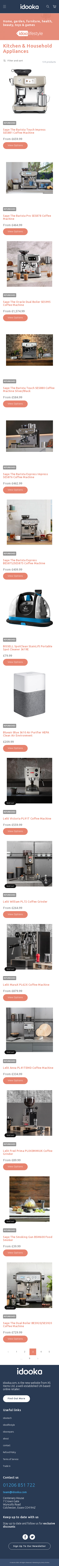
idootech (7, 1418)
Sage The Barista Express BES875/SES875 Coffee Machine (24, 562)
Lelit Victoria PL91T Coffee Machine (27, 818)
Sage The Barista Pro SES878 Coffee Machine (27, 217)
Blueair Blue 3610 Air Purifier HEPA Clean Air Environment (26, 734)
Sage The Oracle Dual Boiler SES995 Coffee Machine (27, 303)
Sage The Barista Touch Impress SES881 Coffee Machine (24, 131)
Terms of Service (10, 1459)
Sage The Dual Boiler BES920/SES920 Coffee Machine (27, 1324)
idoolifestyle (9, 1425)
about (6, 1438)
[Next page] (37, 1358)
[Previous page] (8, 1352)
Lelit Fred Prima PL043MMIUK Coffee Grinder (27, 1152)
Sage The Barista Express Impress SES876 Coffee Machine (25, 475)
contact (6, 1445)
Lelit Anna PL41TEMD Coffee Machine (28, 1067)
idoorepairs (8, 1432)
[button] (4, 6)
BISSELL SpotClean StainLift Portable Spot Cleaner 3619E (27, 648)
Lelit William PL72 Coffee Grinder (25, 901)
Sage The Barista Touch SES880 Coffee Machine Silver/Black (29, 389)
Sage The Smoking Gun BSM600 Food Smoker (27, 1238)
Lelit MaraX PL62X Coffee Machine (26, 984)
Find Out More (16, 1398)
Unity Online (45, 1562)
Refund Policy (9, 1452)
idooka (13, 1562)
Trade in (6, 1466)
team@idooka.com (15, 1492)
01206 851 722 (19, 1485)
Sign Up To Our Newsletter (29, 1546)
